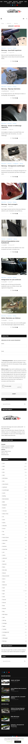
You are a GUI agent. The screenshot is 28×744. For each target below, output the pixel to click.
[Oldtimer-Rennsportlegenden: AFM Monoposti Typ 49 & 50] (5, 710)
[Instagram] (14, 5)
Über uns (13, 2)
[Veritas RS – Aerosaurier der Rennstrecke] (5, 726)
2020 (14, 466)
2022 (14, 472)
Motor (14, 582)
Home (2, 23)
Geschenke (14, 540)
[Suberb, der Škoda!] (5, 682)
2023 (14, 475)
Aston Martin (14, 484)
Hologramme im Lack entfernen (11, 279)
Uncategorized (15, 163)
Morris (14, 579)
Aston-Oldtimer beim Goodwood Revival (18, 689)
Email (2, 351)
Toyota (14, 626)
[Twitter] (12, 5)
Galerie (10, 1)
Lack (14, 552)
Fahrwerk (14, 525)
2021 (14, 469)
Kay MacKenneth (5, 91)
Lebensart (21, 1)
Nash (14, 587)
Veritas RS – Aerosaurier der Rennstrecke (17, 725)
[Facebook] (10, 5)
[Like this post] (10, 61)
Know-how (15, 1)
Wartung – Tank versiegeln (9, 204)
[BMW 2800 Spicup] (5, 718)
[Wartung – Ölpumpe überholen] (14, 75)
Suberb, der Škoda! (15, 680)
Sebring (14, 620)
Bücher (14, 507)
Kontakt (8, 2)
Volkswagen (14, 638)
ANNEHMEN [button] (17, 741)
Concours (14, 510)
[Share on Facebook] (12, 61)
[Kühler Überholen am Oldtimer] (14, 305)
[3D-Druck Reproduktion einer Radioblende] (14, 228)
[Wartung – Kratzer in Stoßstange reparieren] (14, 112)
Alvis (14, 481)
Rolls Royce (14, 614)
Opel (14, 593)
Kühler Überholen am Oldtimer (11, 318)
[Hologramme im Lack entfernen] (14, 266)
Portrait (5, 1)
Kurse (25, 1)
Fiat (14, 531)
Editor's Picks (3, 48)
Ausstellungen (14, 490)
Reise (14, 605)
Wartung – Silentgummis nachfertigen (13, 166)
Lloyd (14, 561)
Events (14, 522)
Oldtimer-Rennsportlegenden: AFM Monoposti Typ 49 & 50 (18, 709)
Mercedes (14, 570)
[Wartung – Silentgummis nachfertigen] (14, 152)
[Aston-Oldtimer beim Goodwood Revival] (5, 690)
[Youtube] (17, 5)
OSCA (14, 596)
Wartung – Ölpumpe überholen (10, 89)
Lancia (14, 555)
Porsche (14, 599)
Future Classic (14, 537)
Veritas (14, 635)
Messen (14, 573)
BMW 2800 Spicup (15, 716)
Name (2, 343)
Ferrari (14, 528)
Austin (14, 493)
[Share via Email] (17, 61)
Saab (14, 617)
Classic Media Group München (8, 435)
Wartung (14, 48)
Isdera (14, 543)
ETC (14, 516)
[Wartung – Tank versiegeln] (14, 191)
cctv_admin (4, 52)
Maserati (14, 564)
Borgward (14, 504)
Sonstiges (14, 623)
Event (14, 519)
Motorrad (14, 584)
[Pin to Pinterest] (15, 61)
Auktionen (14, 487)
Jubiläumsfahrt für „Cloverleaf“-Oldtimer (18, 697)
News (1, 1)
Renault (14, 608)
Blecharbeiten (14, 499)
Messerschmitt (14, 576)
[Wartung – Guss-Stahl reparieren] (14, 37)
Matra (14, 567)
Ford (14, 534)
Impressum (19, 2)
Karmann (14, 546)
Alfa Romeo (14, 478)
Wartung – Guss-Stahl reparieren (11, 50)
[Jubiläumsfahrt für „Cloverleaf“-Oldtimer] (5, 698)
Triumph (14, 629)
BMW (14, 502)
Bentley (14, 496)
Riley (14, 611)
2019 (14, 463)
